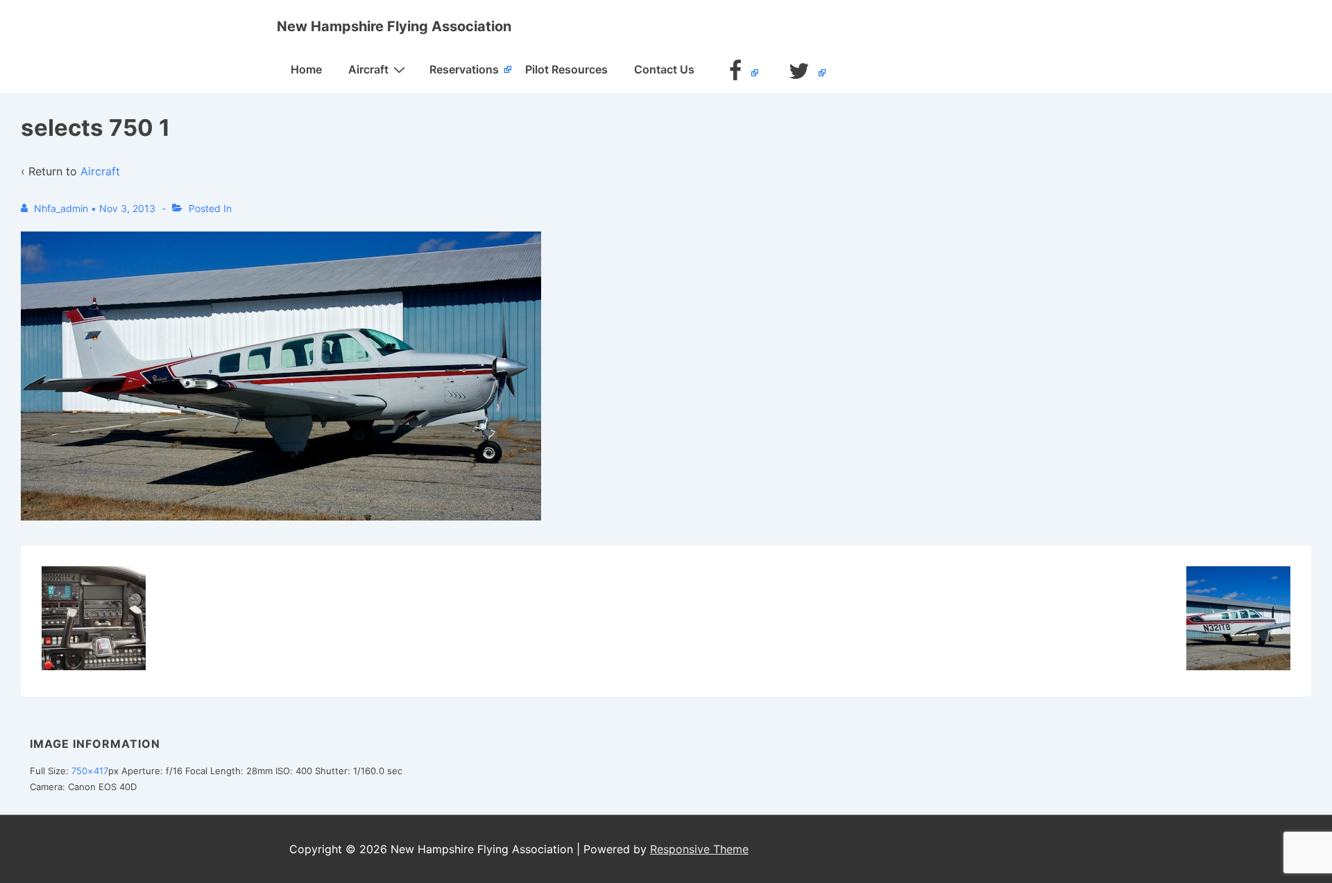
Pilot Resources (566, 69)
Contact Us (664, 69)
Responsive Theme (699, 849)
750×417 (89, 770)
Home (306, 69)
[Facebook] (737, 73)
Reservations (464, 69)
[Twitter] (801, 73)
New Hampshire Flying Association (394, 26)
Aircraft (368, 69)
